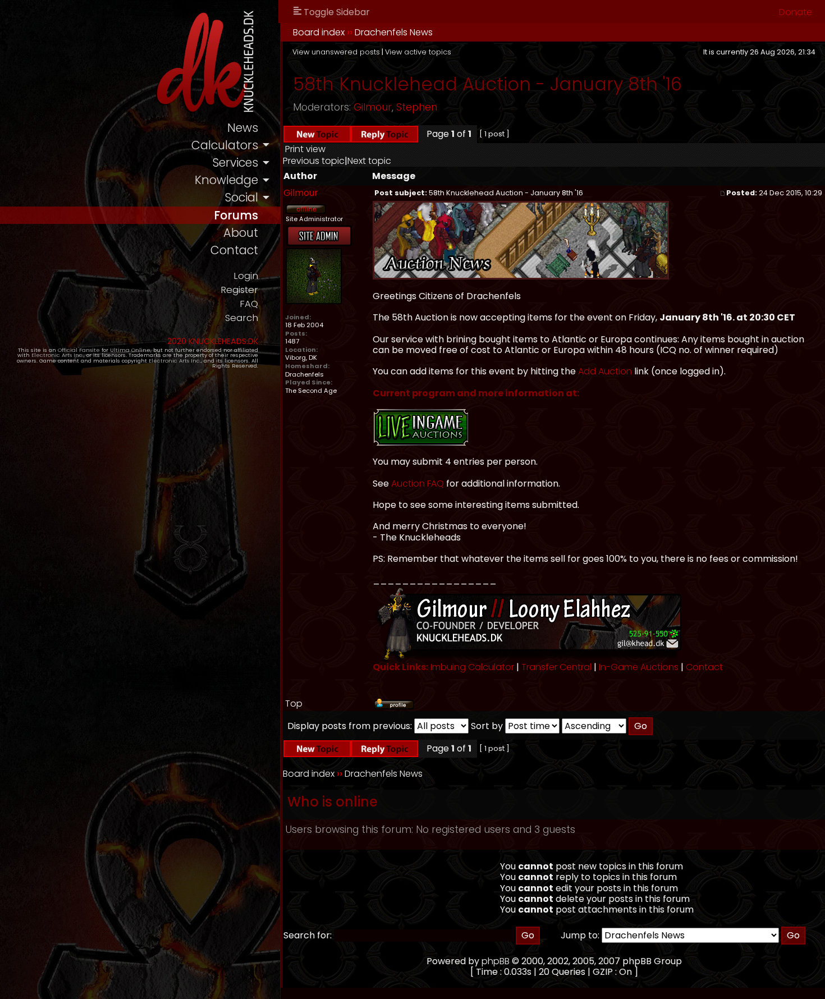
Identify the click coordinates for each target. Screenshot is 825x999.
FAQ (249, 303)
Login (245, 275)
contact (234, 250)
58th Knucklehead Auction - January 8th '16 (487, 84)
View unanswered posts (336, 52)
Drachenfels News (394, 32)
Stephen (416, 107)
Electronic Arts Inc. (57, 355)
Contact (704, 667)
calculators (224, 145)
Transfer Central (556, 667)
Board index (319, 32)
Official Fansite (79, 350)
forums (236, 215)
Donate (795, 12)
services (235, 162)
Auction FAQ (417, 483)
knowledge (226, 180)
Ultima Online (130, 350)
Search (241, 317)
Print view (305, 149)
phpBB (496, 961)
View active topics (418, 52)
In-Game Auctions (639, 667)
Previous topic (314, 160)
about (240, 232)
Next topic (369, 160)
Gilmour (373, 107)
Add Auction (605, 371)
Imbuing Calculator (472, 667)
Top (293, 703)
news (242, 128)
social (241, 197)
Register (239, 289)
